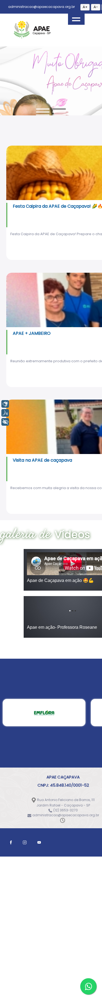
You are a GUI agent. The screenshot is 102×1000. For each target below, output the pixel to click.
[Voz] (5, 413)
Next (67, 83)
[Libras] (5, 404)
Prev (34, 83)
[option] (44, 459)
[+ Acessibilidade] (5, 422)
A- (96, 7)
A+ (85, 7)
